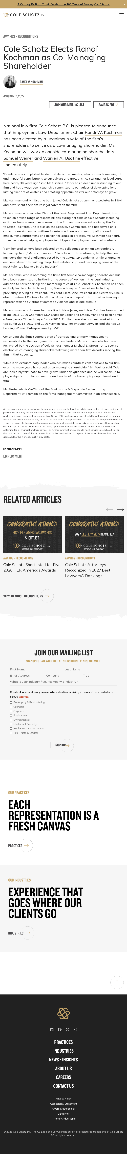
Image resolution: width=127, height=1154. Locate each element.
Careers (63, 1077)
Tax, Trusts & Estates (26, 732)
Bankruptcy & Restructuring (29, 702)
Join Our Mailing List (69, 104)
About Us (63, 1068)
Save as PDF (106, 104)
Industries (15, 933)
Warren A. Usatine (61, 158)
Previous (109, 509)
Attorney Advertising (64, 1118)
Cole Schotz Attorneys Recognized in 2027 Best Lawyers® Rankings (87, 570)
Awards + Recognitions (20, 36)
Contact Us (63, 1086)
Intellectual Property (25, 724)
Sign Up (60, 744)
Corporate (19, 711)
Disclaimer (63, 1113)
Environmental (21, 719)
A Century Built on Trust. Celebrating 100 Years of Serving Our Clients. (64, 4)
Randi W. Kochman (31, 82)
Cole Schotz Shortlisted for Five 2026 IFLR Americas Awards (32, 567)
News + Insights (63, 1059)
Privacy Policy (63, 1098)
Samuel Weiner (18, 158)
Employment (13, 456)
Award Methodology (63, 1108)
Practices (15, 845)
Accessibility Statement (63, 1103)
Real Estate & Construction (28, 728)
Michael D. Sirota (86, 345)
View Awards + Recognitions (23, 596)
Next (120, 509)
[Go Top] (117, 982)
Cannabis (18, 706)
